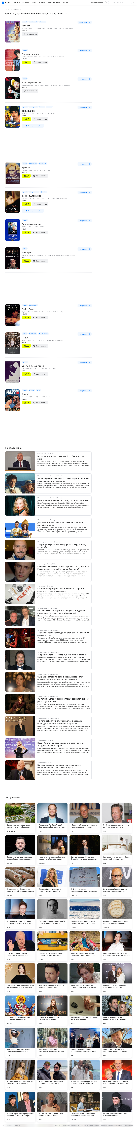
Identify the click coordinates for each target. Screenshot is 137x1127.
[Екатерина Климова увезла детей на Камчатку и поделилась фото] (20, 978)
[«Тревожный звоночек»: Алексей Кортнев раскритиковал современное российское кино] (85, 818)
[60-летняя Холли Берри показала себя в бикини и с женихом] (85, 1075)
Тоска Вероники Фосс (32, 82)
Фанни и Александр (31, 196)
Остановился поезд (31, 224)
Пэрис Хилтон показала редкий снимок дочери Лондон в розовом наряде (60, 744)
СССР (42, 227)
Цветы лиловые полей (33, 366)
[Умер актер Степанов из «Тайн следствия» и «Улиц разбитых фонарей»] (117, 1043)
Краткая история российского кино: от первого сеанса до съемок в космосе (60, 589)
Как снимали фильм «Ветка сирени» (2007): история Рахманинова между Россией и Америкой (63, 567)
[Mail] (3, 2)
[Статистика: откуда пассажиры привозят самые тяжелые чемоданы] (52, 946)
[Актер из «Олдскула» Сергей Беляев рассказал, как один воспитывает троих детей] (85, 946)
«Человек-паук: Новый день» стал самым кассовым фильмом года (63, 634)
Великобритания (52, 28)
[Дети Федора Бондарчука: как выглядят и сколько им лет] (117, 882)
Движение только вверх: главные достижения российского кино (60, 523)
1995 (30, 28)
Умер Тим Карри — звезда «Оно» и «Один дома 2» (62, 655)
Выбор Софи (28, 309)
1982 (46, 85)
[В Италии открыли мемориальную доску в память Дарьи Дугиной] (85, 882)
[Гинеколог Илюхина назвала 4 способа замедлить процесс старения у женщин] (85, 1107)
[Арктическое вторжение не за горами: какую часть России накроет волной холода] (85, 914)
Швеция (64, 198)
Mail (3, 1125)
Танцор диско (28, 111)
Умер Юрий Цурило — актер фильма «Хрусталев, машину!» (61, 545)
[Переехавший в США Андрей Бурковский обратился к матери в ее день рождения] (52, 818)
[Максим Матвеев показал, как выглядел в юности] (117, 1107)
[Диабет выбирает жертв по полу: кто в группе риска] (85, 1011)
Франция (58, 198)
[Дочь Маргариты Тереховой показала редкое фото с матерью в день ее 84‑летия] (85, 978)
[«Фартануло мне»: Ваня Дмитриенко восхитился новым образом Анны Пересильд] (52, 1043)
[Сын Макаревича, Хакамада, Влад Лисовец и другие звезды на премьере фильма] (85, 850)
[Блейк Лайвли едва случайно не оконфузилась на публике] (20, 1075)
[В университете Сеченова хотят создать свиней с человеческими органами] (20, 882)
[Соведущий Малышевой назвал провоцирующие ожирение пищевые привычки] (117, 914)
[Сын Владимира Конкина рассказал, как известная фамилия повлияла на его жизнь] (20, 946)
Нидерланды (69, 28)
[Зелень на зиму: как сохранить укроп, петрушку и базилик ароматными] (20, 818)
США (54, 57)
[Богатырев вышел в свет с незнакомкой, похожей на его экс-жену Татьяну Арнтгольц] (117, 1011)
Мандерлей (27, 252)
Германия (66, 85)
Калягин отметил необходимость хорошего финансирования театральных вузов (59, 766)
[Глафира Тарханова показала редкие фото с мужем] (52, 1011)
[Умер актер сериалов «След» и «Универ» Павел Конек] (52, 978)
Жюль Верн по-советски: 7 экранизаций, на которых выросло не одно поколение (63, 479)
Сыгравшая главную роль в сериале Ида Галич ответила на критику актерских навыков (60, 678)
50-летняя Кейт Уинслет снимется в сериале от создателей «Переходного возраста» (59, 722)
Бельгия (61, 28)
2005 (31, 255)
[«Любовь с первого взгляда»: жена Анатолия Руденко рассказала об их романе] (117, 978)
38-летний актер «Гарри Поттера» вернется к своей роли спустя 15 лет (63, 700)
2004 (35, 57)
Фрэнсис (26, 167)
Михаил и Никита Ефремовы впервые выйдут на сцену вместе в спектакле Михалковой (61, 611)
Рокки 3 (25, 394)
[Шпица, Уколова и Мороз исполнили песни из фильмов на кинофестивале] (85, 1043)
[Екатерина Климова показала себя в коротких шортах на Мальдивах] (20, 1043)
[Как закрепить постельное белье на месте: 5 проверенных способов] (117, 850)
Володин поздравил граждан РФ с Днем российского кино (63, 457)
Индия (53, 113)
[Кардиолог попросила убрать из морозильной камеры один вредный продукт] (52, 850)
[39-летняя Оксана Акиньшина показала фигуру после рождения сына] (52, 1107)
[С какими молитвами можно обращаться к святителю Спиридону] (20, 1011)
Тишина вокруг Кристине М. (14, 10)
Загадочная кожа (30, 54)
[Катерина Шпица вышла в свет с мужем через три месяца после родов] (117, 946)
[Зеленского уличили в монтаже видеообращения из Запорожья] (20, 850)
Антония (26, 26)
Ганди (25, 337)
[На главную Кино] (7, 2)
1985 (35, 368)
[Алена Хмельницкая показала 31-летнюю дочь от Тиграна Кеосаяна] (52, 914)
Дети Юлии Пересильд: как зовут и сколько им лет (62, 500)
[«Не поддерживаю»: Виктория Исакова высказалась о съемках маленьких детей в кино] (20, 914)
